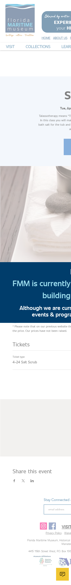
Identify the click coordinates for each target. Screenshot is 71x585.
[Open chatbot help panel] (62, 574)
